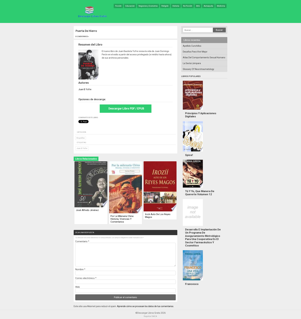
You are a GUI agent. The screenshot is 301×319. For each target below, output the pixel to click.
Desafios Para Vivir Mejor (195, 51)
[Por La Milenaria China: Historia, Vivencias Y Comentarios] (125, 187)
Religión (165, 6)
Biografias (81, 138)
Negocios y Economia (148, 6)
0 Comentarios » (82, 36)
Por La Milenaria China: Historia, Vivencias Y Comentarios (122, 219)
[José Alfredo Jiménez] (91, 184)
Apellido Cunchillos (192, 46)
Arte (198, 6)
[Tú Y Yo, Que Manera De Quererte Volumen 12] (193, 188)
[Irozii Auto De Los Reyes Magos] (160, 186)
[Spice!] (193, 152)
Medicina (221, 6)
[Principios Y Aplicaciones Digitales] (193, 110)
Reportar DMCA (150, 316)
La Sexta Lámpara (192, 63)
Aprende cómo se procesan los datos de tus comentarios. (145, 306)
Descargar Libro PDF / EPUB (126, 108)
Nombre (80, 269)
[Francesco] (193, 281)
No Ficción (187, 6)
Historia (175, 6)
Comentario (82, 241)
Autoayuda (208, 6)
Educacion (130, 6)
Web (77, 287)
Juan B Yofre (82, 148)
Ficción (118, 6)
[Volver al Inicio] (92, 12)
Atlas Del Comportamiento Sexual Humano (204, 57)
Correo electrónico (85, 278)
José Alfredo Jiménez (87, 210)
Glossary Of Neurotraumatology (198, 69)
